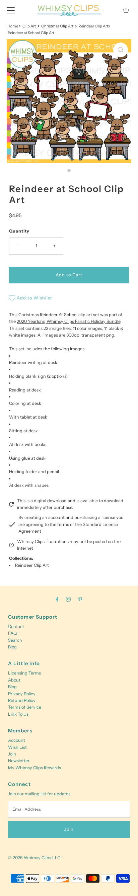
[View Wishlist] (111, 10)
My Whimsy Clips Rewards (34, 767)
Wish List (17, 747)
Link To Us (18, 714)
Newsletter (18, 760)
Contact (16, 626)
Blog (12, 646)
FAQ (12, 633)
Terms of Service (24, 707)
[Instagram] (68, 599)
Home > (14, 26)
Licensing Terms (24, 673)
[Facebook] (57, 599)
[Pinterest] (80, 599)
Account (16, 740)
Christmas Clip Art (57, 26)
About (14, 680)
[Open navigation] (11, 10)
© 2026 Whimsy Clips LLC (34, 857)
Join (12, 753)
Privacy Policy (22, 693)
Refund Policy (22, 700)
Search (15, 640)
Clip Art (29, 26)
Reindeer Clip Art (32, 565)
